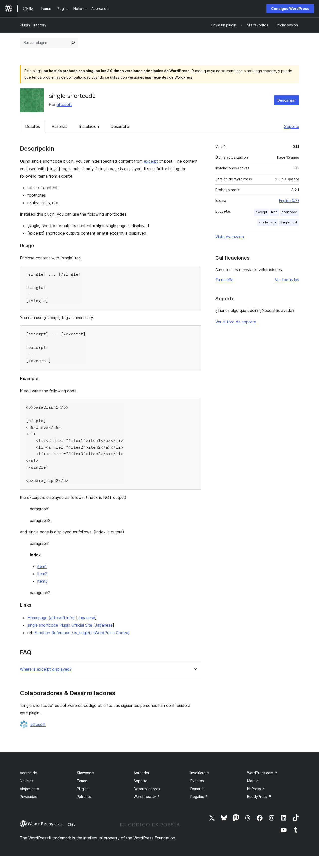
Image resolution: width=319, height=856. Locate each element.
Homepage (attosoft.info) (51, 617)
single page (267, 222)
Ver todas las (287, 279)
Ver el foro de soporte (235, 321)
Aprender (141, 773)
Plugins (82, 789)
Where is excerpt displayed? (46, 669)
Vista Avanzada (229, 236)
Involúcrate (199, 773)
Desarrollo (120, 126)
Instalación (89, 126)
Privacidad (28, 796)
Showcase (85, 773)
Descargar (286, 100)
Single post (288, 222)
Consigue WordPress (290, 8)
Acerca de (28, 773)
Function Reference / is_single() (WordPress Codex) (82, 632)
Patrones (84, 796)
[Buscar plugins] (73, 43)
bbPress (256, 789)
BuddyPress (259, 796)
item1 (42, 566)
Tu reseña (224, 279)
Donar (197, 789)
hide (274, 212)
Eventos (197, 781)
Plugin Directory (33, 25)
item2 (42, 573)
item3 (42, 581)
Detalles (32, 126)
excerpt (151, 161)
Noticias (26, 781)
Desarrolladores (147, 789)
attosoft (64, 104)
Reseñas (59, 126)
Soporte (291, 126)
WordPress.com (262, 773)
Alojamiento (29, 789)
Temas (82, 781)
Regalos (199, 796)
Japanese (86, 617)
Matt (253, 781)
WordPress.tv (147, 796)
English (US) (289, 200)
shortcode (289, 212)
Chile (72, 824)
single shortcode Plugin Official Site (59, 625)
